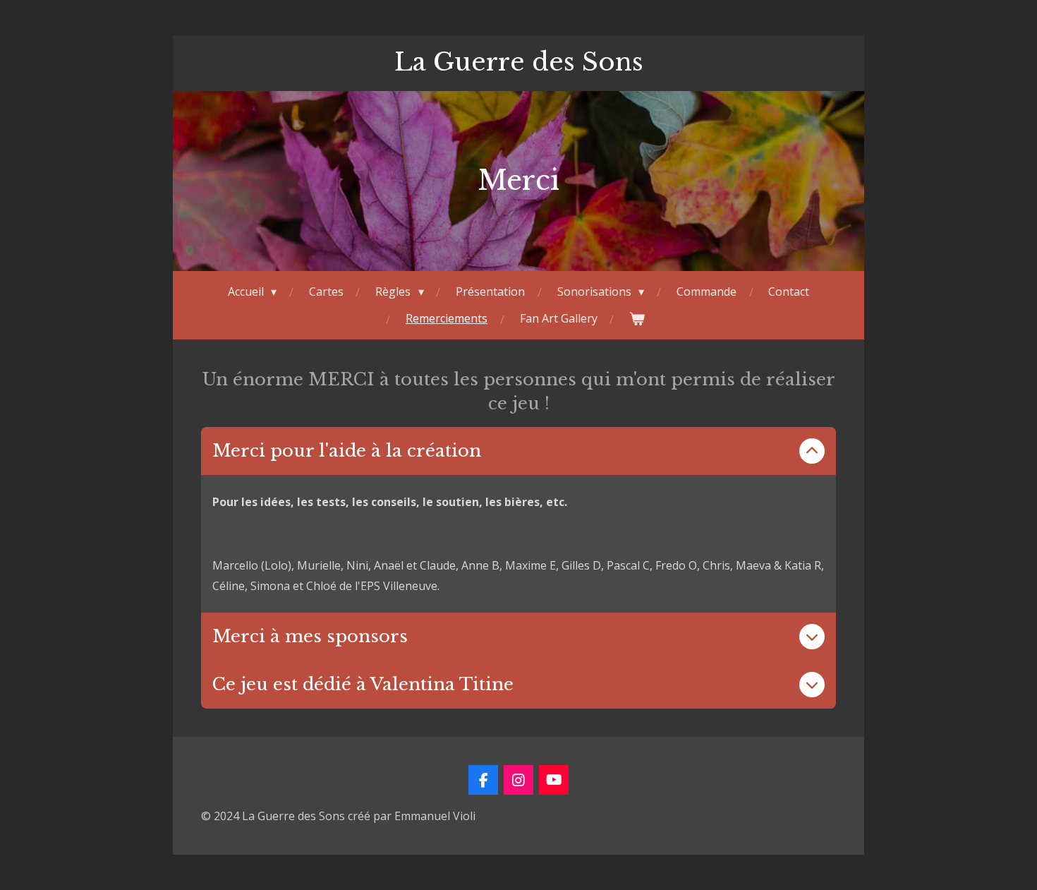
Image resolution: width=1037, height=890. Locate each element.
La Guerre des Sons (518, 62)
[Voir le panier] (637, 318)
